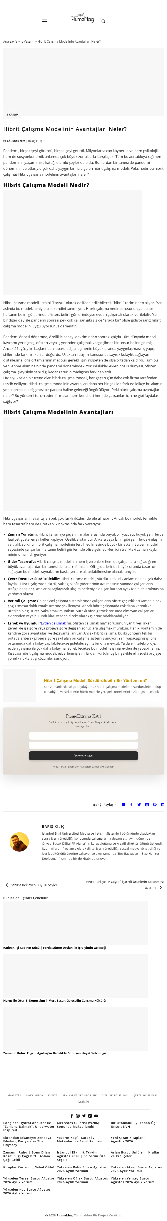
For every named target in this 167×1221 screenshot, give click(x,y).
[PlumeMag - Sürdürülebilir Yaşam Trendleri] (83, 18)
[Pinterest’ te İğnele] (155, 805)
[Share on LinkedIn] (162, 805)
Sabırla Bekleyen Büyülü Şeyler (33, 885)
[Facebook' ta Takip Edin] (71, 1116)
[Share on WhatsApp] (123, 805)
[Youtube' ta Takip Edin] (96, 1116)
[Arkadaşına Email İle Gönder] (147, 805)
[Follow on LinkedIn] (90, 1116)
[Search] (103, 21)
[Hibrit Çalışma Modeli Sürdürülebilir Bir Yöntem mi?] (83, 685)
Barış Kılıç (35, 141)
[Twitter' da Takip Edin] (84, 1116)
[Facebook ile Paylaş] (131, 805)
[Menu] (45, 21)
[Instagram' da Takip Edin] (78, 1116)
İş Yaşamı (27, 41)
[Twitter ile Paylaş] (139, 805)
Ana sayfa (10, 41)
